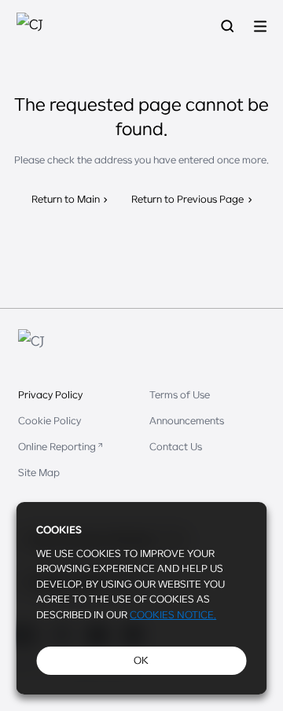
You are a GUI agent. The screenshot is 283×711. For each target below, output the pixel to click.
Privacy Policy (50, 394)
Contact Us (175, 446)
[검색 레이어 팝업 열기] (227, 25)
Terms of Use (179, 394)
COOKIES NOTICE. (173, 614)
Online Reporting (57, 446)
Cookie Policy (49, 420)
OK (141, 660)
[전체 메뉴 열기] (260, 26)
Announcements (186, 420)
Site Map (39, 472)
